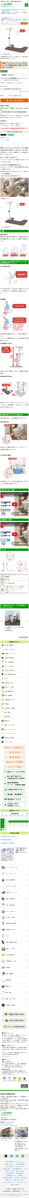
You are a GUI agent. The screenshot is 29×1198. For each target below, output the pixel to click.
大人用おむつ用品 (6, 1168)
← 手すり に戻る (23, 637)
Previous (1, 621)
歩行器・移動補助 (9, 1161)
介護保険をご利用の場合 (8, 843)
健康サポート (9, 1179)
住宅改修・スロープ (9, 1170)
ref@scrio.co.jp (13, 1125)
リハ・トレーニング (21, 1182)
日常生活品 (23, 1177)
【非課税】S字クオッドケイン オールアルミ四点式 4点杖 (16, 627)
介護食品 (20, 1175)
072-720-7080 (10, 1122)
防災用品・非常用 (14, 1184)
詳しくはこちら (6, 1056)
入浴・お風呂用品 (9, 1166)
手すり (24, 9)
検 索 (24, 23)
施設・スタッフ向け (18, 1179)
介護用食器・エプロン (11, 1175)
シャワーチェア (10, 19)
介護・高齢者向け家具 (17, 1168)
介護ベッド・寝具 (20, 1170)
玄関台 (3, 19)
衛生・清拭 (16, 1177)
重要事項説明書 (16, 1191)
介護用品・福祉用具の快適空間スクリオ (11, 9)
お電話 (18, 1143)
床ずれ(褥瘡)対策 (10, 1173)
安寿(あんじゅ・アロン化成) (14, 82)
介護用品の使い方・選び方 (9, 836)
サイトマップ (24, 1191)
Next (27, 620)
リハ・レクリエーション (9, 1182)
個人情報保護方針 (7, 1191)
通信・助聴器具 (19, 1173)
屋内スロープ (18, 19)
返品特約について (4, 137)
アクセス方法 (3, 1140)
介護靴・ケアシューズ (9, 1164)
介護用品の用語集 (6, 839)
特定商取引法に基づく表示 (18, 1188)
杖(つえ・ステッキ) (19, 1161)
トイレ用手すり (6, 11)
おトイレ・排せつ (19, 1166)
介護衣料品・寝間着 (7, 1177)
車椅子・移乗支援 (20, 1164)
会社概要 (8, 1188)
